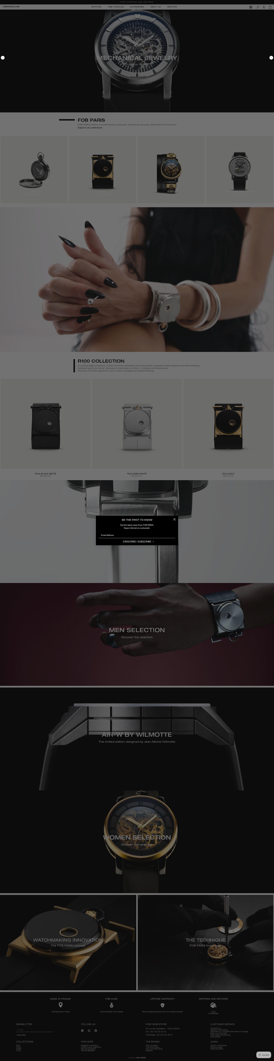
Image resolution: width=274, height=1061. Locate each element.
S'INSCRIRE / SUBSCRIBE (137, 541)
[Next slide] (260, 58)
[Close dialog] (174, 519)
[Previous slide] (13, 58)
